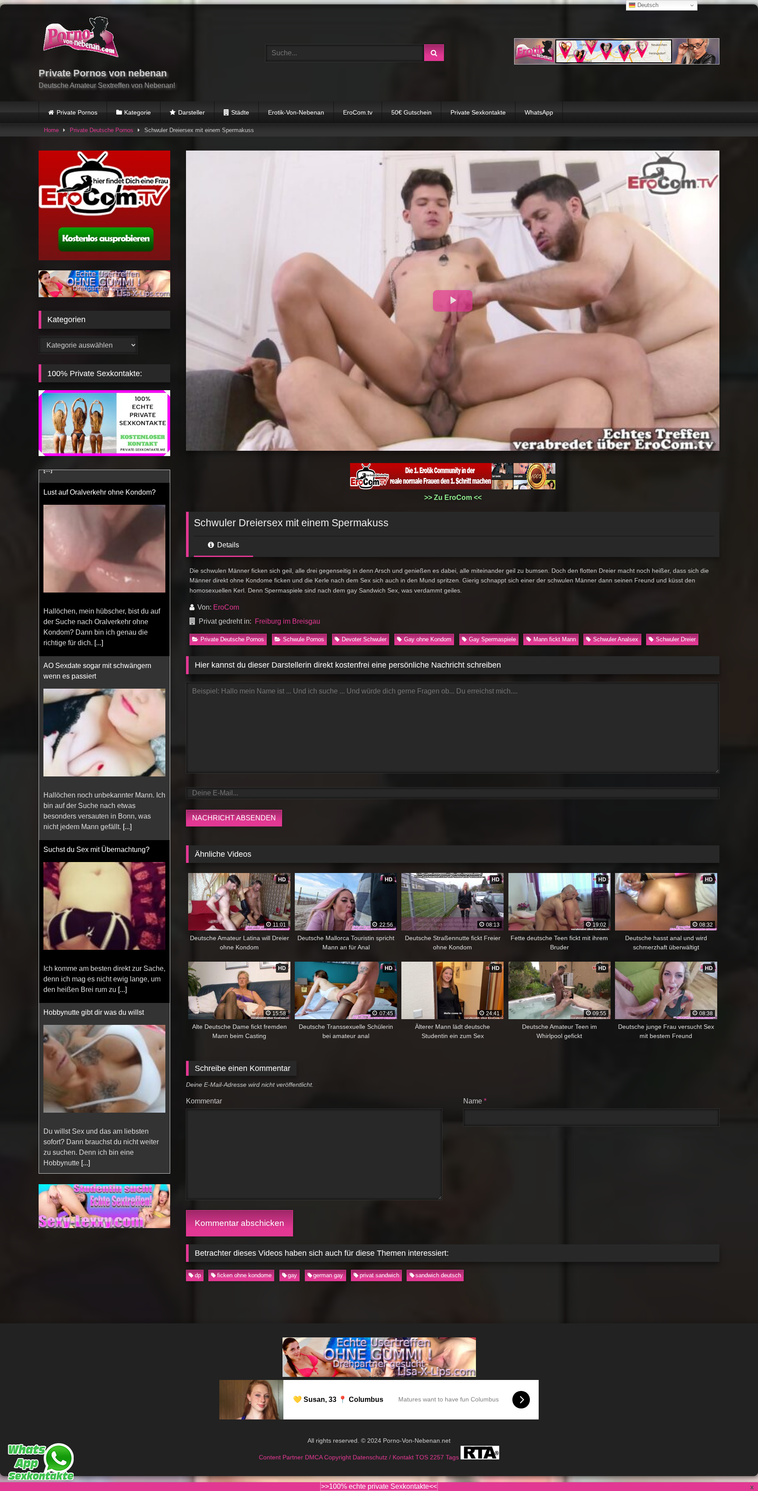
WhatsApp (539, 112)
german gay (328, 1275)
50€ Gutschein (411, 112)
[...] (98, 630)
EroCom (226, 607)
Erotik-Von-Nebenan (296, 112)
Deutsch (647, 5)
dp (198, 1275)
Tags (453, 1456)
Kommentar (204, 1101)
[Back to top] (730, 1464)
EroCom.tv (357, 112)
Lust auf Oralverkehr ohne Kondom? (99, 479)
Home (51, 130)
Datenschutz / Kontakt (384, 1456)
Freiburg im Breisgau (287, 621)
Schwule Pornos (303, 639)
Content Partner (282, 1456)
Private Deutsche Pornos (101, 130)
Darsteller (191, 112)
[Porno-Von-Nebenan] (80, 38)
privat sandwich (379, 1275)
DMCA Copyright (329, 1456)
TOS (422, 1456)
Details (227, 545)
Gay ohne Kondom (427, 639)
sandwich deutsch (438, 1275)
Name (474, 1101)
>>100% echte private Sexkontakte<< (379, 1486)
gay (292, 1275)
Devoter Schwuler (364, 639)
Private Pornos (77, 112)
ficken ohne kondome (244, 1275)
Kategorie (137, 112)
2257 (438, 1456)
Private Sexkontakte (478, 112)
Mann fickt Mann (554, 639)
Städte (240, 112)
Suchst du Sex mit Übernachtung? (96, 837)
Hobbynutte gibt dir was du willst (93, 999)
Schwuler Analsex (615, 639)
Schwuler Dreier (676, 639)
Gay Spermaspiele (492, 639)
